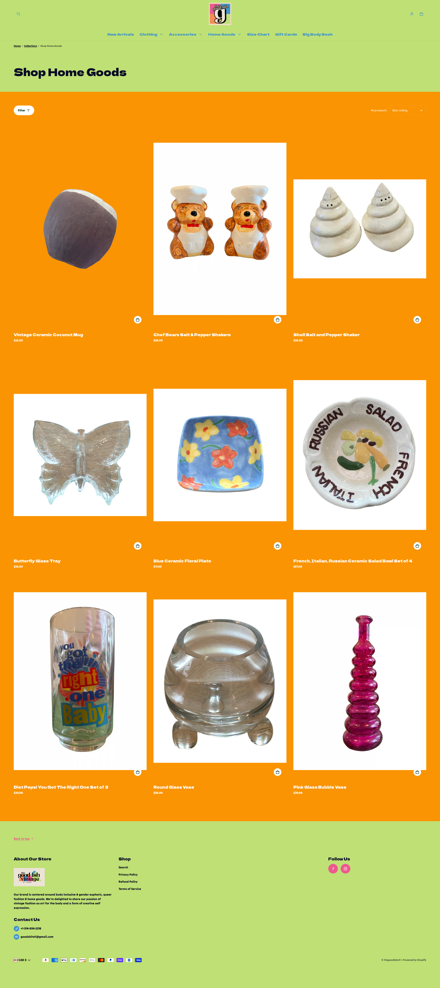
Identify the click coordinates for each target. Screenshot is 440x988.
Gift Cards (286, 34)
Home (17, 46)
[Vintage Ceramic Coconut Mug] (80, 229)
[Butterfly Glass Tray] (80, 455)
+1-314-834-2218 (31, 928)
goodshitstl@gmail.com (37, 937)
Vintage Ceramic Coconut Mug (48, 334)
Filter (21, 110)
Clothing (148, 34)
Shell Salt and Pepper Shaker (326, 334)
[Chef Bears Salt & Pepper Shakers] (219, 229)
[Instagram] (345, 869)
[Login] (412, 14)
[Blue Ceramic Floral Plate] (219, 455)
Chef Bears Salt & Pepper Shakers (192, 334)
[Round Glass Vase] (219, 681)
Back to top (22, 839)
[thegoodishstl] (220, 14)
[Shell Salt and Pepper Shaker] (359, 229)
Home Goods (221, 34)
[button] (18, 14)
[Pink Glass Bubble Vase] (359, 681)
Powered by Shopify (414, 959)
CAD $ (22, 960)
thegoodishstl (392, 959)
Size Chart (258, 34)
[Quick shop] (137, 319)
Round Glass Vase (173, 787)
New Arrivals (120, 34)
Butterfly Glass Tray (37, 560)
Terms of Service (130, 889)
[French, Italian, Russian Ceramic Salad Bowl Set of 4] (359, 455)
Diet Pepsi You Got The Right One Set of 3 (61, 787)
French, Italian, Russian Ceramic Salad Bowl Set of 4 (352, 560)
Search (123, 867)
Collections (30, 46)
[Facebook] (333, 869)
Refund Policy (128, 882)
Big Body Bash (318, 34)
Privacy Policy (128, 874)
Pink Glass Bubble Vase (319, 787)
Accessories (182, 34)
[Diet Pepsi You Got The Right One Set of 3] (80, 681)
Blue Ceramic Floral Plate (182, 560)
